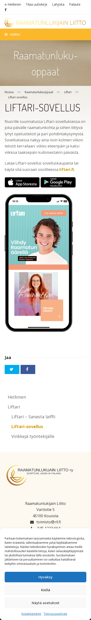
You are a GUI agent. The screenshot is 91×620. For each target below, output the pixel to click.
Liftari (14, 407)
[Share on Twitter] (12, 369)
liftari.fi (66, 169)
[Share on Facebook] (28, 369)
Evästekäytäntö (31, 614)
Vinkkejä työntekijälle (32, 436)
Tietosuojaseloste (55, 614)
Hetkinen (17, 397)
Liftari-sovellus (27, 426)
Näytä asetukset (46, 602)
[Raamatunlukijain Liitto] (46, 22)
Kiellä (45, 589)
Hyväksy (45, 577)
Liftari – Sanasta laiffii (33, 416)
